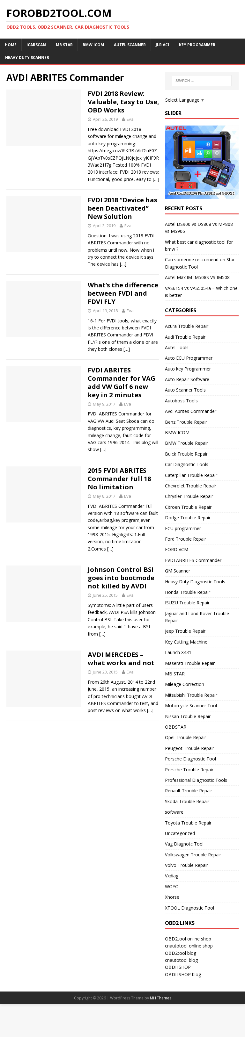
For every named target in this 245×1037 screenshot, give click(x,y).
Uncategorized (180, 833)
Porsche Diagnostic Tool (190, 759)
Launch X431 (178, 652)
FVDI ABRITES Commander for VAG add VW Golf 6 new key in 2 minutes (121, 382)
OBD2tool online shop (188, 939)
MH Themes (160, 998)
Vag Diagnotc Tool (184, 844)
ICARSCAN (36, 44)
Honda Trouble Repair (187, 592)
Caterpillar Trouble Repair (191, 475)
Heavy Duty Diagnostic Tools (195, 582)
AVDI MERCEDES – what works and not (121, 658)
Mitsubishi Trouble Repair (191, 695)
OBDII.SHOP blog (183, 974)
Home (11, 44)
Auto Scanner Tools (185, 390)
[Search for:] (202, 80)
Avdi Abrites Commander (190, 411)
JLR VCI (162, 44)
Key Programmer (197, 44)
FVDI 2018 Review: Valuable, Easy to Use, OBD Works (123, 101)
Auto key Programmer (188, 369)
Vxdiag (171, 876)
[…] (156, 179)
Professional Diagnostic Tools (196, 780)
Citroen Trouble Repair (188, 507)
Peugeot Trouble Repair (189, 748)
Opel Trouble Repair (185, 737)
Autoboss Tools (181, 401)
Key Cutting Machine (186, 642)
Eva (130, 119)
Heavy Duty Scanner (27, 57)
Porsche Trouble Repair (189, 770)
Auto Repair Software (187, 379)
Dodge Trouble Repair (188, 518)
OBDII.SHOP (178, 967)
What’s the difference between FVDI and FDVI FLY (123, 293)
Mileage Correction (184, 684)
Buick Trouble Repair (186, 454)
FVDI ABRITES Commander (193, 560)
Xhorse (172, 897)
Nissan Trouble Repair (188, 716)
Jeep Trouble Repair (185, 631)
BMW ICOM (93, 44)
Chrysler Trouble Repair (189, 496)
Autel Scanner (130, 44)
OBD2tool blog (180, 953)
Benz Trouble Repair (186, 422)
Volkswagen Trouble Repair (193, 855)
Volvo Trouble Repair (186, 865)
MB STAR (175, 674)
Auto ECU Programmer (188, 358)
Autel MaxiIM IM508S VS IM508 (197, 277)
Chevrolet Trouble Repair (190, 486)
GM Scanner (177, 571)
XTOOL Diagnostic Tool (189, 908)
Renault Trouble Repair (188, 791)
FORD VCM (176, 549)
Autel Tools (177, 347)
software (174, 812)
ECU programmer (183, 528)
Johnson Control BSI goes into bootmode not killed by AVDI (121, 577)
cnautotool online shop (189, 946)
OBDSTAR (175, 727)
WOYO (172, 886)
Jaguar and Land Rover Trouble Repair (197, 616)
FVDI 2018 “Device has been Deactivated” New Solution (122, 208)
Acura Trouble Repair (186, 326)
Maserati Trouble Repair (190, 663)
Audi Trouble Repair (185, 337)
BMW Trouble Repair (186, 443)
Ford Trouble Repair (185, 539)
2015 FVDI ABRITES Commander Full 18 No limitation (119, 478)
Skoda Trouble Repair (187, 801)
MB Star (64, 44)
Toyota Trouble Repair (188, 823)
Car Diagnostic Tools (186, 464)
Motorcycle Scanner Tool (191, 705)
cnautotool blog (181, 960)
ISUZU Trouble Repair (187, 603)
